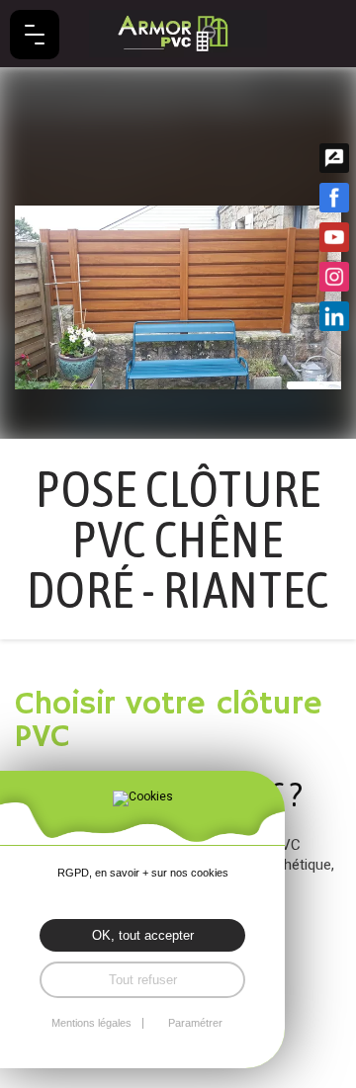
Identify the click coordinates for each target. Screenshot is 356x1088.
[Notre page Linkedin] (334, 316)
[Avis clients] (334, 158)
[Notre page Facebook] (334, 197)
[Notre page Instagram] (334, 277)
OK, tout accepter (143, 935)
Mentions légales (91, 1023)
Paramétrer (195, 1023)
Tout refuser (143, 979)
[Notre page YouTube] (334, 237)
